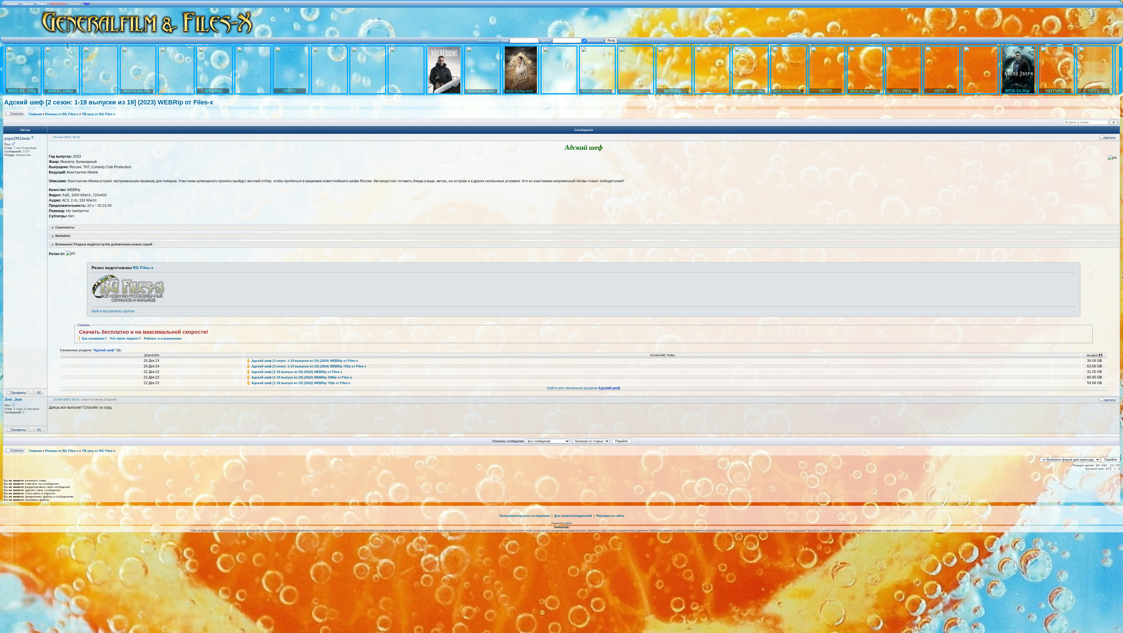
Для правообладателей (573, 515)
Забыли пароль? (632, 40)
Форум (74, 4)
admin (568, 523)
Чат (87, 4)
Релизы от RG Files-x (61, 114)
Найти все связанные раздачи (583, 388)
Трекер (27, 4)
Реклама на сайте (610, 515)
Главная (11, 4)
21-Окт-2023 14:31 (67, 399)
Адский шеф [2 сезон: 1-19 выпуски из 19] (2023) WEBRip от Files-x (108, 102)
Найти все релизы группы (113, 311)
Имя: (506, 40)
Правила (58, 4)
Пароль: (546, 40)
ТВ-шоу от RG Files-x (98, 114)
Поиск (42, 4)
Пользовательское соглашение (524, 515)
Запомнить (595, 40)
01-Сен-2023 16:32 (67, 137)
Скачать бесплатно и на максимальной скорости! (143, 332)
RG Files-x (143, 267)
